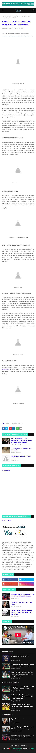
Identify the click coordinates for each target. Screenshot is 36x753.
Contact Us (23, 745)
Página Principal (6, 16)
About (17, 745)
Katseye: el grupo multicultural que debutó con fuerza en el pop (22, 728)
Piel (19, 423)
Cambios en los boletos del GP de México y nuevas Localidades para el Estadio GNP (22, 612)
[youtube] (10, 584)
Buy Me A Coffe (6, 520)
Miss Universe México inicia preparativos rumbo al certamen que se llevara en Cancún (21, 440)
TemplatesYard (16, 748)
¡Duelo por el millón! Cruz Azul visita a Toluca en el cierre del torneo (22, 595)
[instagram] (26, 584)
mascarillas (5, 369)
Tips (13, 16)
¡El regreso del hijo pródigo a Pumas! (20, 657)
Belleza (8, 423)
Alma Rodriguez (7, 28)
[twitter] (26, 579)
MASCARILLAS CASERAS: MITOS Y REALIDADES (21, 457)
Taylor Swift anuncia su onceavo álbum (21, 603)
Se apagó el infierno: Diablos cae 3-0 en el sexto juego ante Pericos (22, 665)
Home (11, 745)
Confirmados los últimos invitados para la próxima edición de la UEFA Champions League (22, 674)
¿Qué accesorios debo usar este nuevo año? (21, 449)
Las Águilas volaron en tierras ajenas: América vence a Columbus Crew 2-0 (22, 706)
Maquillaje (14, 423)
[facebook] (10, 579)
